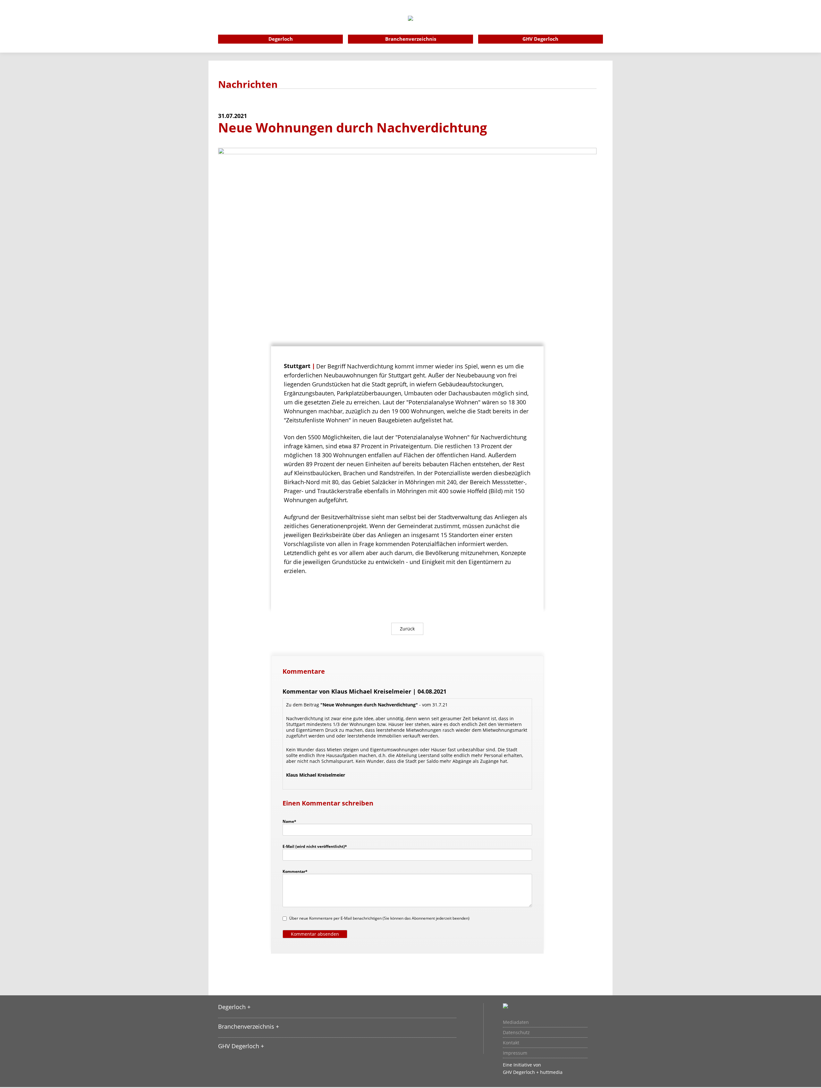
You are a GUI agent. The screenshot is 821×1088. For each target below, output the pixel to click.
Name (292, 821)
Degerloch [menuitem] (280, 39)
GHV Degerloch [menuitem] (540, 39)
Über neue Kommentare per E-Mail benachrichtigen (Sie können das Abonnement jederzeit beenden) (379, 918)
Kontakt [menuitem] (511, 1043)
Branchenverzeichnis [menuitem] (410, 39)
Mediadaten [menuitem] (516, 1022)
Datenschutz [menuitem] (516, 1032)
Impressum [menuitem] (515, 1053)
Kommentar (295, 871)
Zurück (407, 629)
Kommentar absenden (315, 934)
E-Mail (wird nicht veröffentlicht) (315, 846)
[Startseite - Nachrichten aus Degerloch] (410, 27)
